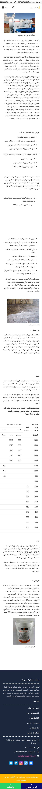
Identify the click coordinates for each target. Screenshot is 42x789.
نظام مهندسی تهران (32, 713)
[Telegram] (11, 763)
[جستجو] (13, 7)
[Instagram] (21, 763)
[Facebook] (31, 763)
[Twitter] (26, 763)
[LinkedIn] (16, 763)
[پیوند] (35, 7)
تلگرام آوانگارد (34, 718)
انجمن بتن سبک (33, 708)
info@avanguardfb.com (27, 756)
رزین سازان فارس (33, 723)
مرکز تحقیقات (34, 728)
